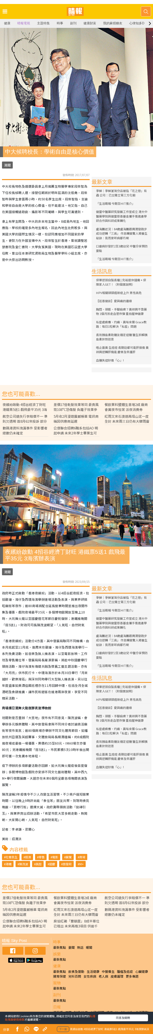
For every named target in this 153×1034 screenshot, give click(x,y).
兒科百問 (74, 976)
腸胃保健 (59, 976)
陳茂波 (23, 864)
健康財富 (89, 23)
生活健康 (93, 971)
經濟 (28, 857)
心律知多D (136, 23)
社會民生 (12, 857)
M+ (81, 864)
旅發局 (67, 864)
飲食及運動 (76, 971)
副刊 (73, 23)
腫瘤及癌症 (125, 971)
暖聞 (89, 947)
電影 (55, 857)
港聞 (7, 165)
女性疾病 (89, 976)
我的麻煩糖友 (112, 23)
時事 (60, 23)
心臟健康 (141, 971)
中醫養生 (108, 971)
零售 (42, 857)
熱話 (80, 947)
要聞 (71, 947)
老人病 (103, 976)
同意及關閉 (123, 1018)
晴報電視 (23, 23)
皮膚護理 (117, 976)
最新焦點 (59, 947)
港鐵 (9, 864)
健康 (7, 23)
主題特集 (43, 23)
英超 (39, 864)
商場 (82, 857)
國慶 (52, 864)
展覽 (69, 857)
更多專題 (132, 976)
